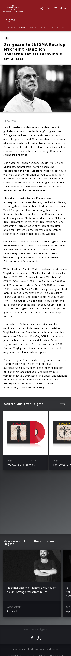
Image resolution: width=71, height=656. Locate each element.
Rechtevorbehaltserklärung (43, 649)
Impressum (19, 649)
